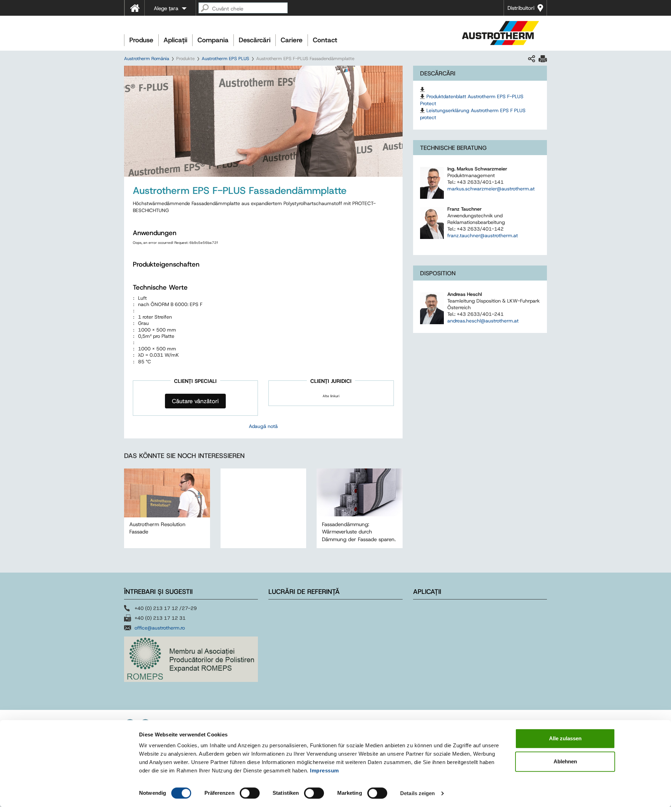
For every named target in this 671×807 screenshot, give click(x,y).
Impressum (324, 770)
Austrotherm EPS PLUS (225, 58)
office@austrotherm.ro (160, 628)
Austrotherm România (146, 58)
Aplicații (175, 40)
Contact (325, 40)
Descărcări (254, 40)
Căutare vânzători (195, 401)
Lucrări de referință (304, 591)
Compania (213, 40)
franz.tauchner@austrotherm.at (482, 235)
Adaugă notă (263, 426)
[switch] (250, 793)
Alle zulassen (565, 738)
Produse (141, 40)
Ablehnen (565, 761)
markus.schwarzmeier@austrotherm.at (491, 189)
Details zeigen (417, 793)
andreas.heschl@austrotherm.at (483, 321)
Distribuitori (520, 8)
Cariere (292, 40)
